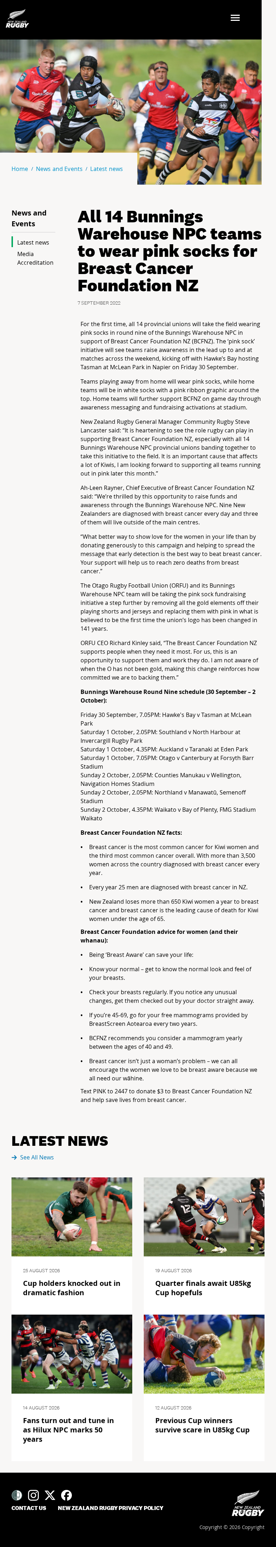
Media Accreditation (35, 258)
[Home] (248, 1503)
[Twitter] (50, 1495)
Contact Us (29, 1508)
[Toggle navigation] (237, 18)
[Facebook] (66, 1495)
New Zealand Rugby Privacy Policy (111, 1508)
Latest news (33, 242)
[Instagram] (33, 1495)
